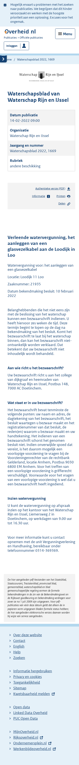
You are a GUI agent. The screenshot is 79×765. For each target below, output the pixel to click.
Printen (60, 196)
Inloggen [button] (11, 46)
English (18, 646)
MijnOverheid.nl (25, 731)
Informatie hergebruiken (32, 671)
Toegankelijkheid (26, 682)
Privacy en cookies (27, 676)
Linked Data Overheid (30, 712)
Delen (61, 203)
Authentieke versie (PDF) (51, 189)
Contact (19, 640)
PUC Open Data (25, 718)
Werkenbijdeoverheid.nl (32, 748)
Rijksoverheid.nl (25, 737)
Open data (21, 707)
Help (17, 652)
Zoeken (19, 657)
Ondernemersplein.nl (30, 743)
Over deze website (27, 635)
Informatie (38, 196)
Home (8, 59)
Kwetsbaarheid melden (31, 693)
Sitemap (19, 688)
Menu (67, 34)
